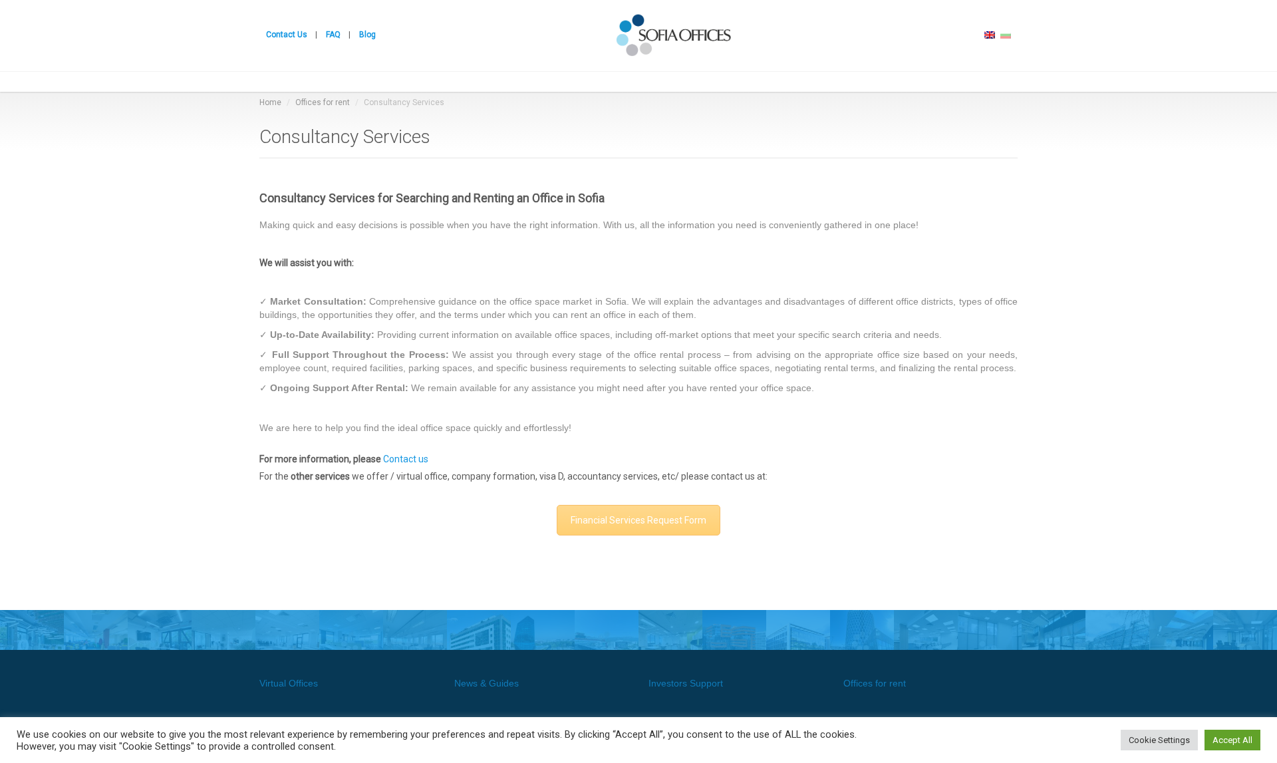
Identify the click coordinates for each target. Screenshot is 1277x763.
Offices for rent (322, 102)
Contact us (405, 459)
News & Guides (486, 683)
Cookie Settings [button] (1159, 740)
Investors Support (685, 683)
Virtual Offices (288, 683)
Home (270, 102)
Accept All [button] (1232, 740)
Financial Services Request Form (638, 520)
